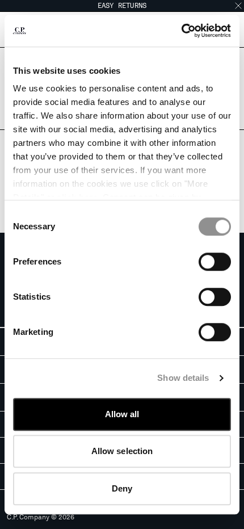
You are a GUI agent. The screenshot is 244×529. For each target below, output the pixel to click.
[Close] (238, 5)
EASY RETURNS (122, 6)
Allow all (122, 414)
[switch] (215, 262)
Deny (122, 488)
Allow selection (122, 451)
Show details (183, 378)
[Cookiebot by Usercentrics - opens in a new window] (181, 30)
